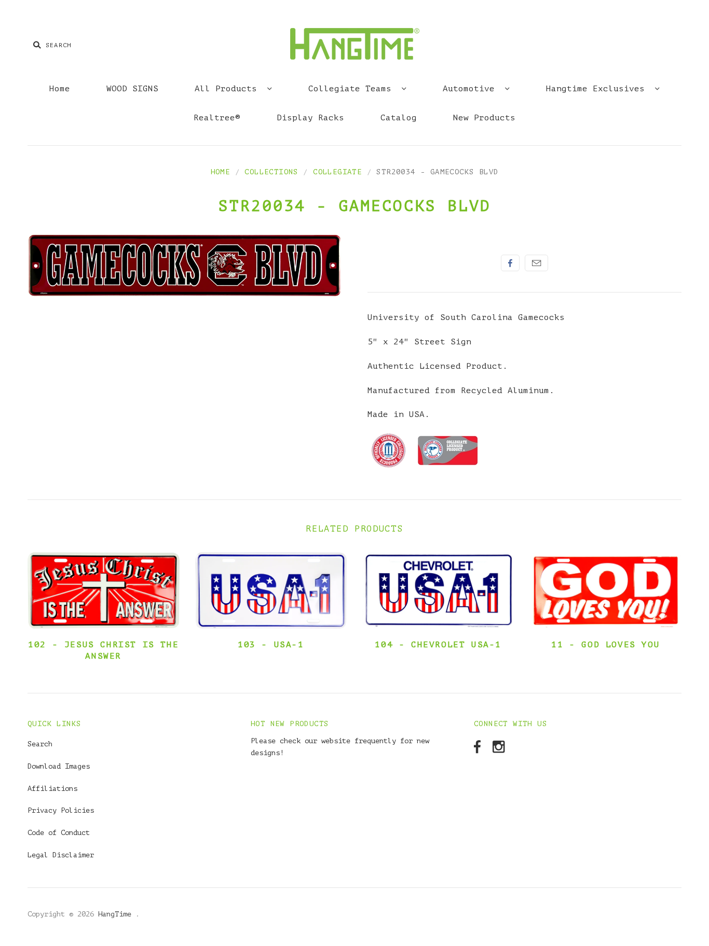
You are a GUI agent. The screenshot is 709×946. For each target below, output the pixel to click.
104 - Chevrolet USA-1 (438, 644)
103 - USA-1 (271, 644)
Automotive (471, 88)
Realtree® (217, 117)
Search (40, 744)
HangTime (116, 914)
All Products (228, 88)
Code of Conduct (59, 833)
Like (510, 263)
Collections (271, 172)
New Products (484, 117)
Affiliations (52, 788)
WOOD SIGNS (132, 88)
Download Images (59, 766)
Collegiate (337, 172)
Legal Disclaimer (61, 855)
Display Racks (310, 117)
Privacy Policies (61, 810)
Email (536, 263)
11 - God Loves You (605, 644)
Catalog (398, 117)
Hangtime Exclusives (598, 88)
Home (59, 88)
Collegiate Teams (352, 88)
